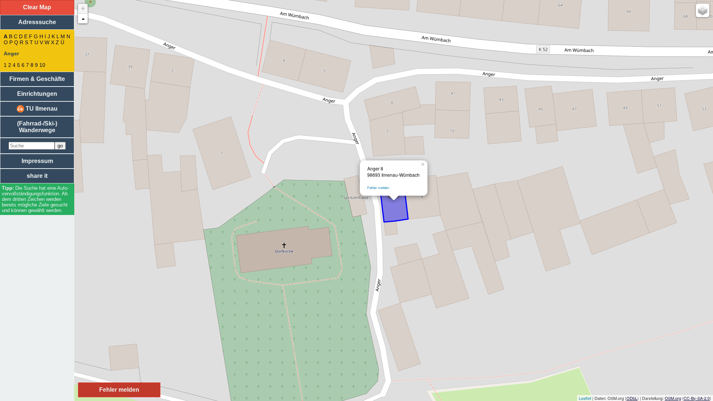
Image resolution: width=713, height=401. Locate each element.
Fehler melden (378, 187)
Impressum (37, 161)
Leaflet (585, 398)
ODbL (631, 398)
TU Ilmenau (41, 108)
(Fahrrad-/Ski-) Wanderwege (37, 126)
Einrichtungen (37, 94)
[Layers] (702, 10)
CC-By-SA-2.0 (697, 398)
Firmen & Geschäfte (37, 79)
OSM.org (673, 398)
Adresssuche (37, 22)
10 (42, 65)
